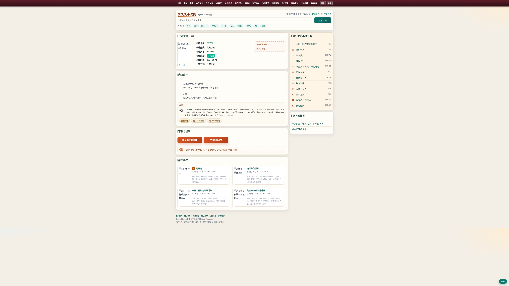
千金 (188, 26)
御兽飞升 (300, 60)
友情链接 (212, 216)
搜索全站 (323, 20)
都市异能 (275, 3)
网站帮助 (187, 216)
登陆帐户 (315, 14)
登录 (323, 3)
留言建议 (221, 216)
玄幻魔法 (265, 3)
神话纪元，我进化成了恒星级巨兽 (308, 123)
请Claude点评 (198, 121)
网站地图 (204, 216)
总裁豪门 (219, 3)
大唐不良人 (301, 88)
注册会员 (327, 14)
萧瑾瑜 (210, 43)
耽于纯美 (256, 3)
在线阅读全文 (216, 140)
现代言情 (209, 3)
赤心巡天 (300, 105)
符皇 (264, 48)
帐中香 (224, 26)
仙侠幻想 (228, 3)
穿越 (185, 3)
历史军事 (285, 3)
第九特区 (300, 83)
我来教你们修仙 (303, 100)
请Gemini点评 (214, 121)
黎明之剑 (300, 94)
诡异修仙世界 (253, 168)
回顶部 (503, 282)
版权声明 (195, 216)
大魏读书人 (301, 77)
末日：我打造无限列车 (202, 190)
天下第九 (300, 55)
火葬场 (240, 26)
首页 (179, 3)
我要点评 (184, 121)
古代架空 (199, 3)
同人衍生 (238, 3)
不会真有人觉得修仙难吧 (307, 66)
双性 (256, 26)
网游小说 (294, 3)
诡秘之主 (204, 26)
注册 (330, 3)
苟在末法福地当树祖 (256, 190)
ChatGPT (188, 109)
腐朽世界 (300, 49)
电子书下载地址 (189, 140)
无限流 (247, 3)
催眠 (263, 26)
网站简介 (178, 216)
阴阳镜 (199, 168)
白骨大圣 (300, 72)
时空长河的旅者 (299, 129)
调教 (195, 26)
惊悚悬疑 (304, 3)
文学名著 (314, 3)
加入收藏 (182, 65)
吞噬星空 (215, 26)
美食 (232, 26)
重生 (191, 3)
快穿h (249, 26)
